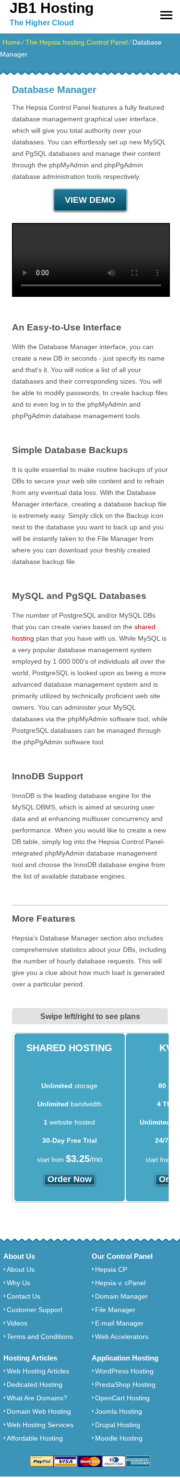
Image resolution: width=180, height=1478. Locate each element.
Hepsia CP (111, 1269)
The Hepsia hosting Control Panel (76, 42)
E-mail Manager (119, 1323)
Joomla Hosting (118, 1411)
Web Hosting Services (40, 1425)
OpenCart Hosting (122, 1398)
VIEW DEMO (90, 200)
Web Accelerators (121, 1336)
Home (11, 42)
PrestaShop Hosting (125, 1384)
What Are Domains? (37, 1398)
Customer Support (34, 1310)
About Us (21, 1269)
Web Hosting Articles (38, 1371)
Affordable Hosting (35, 1438)
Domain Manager (121, 1296)
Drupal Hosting (117, 1425)
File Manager (115, 1310)
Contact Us (23, 1296)
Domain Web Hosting (39, 1411)
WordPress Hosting (124, 1371)
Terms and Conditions (40, 1336)
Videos (17, 1323)
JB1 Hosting (52, 8)
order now (70, 1179)
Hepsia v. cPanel (120, 1283)
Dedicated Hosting (34, 1384)
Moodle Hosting (119, 1438)
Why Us (18, 1283)
